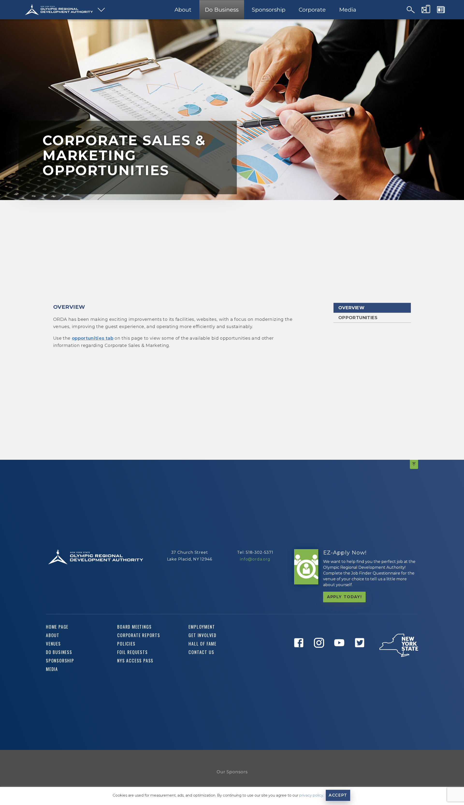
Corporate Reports (138, 635)
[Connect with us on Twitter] (361, 654)
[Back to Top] (414, 464)
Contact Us (201, 652)
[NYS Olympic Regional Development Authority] (59, 9)
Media (347, 9)
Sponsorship (268, 9)
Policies (126, 643)
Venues (53, 643)
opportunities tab (92, 338)
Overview (351, 307)
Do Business (222, 9)
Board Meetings (134, 626)
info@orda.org (255, 559)
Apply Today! (344, 597)
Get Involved (202, 635)
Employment (201, 626)
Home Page (57, 626)
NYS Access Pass (135, 660)
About (182, 9)
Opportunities (358, 317)
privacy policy (311, 795)
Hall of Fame (202, 643)
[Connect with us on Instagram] (320, 654)
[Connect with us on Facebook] (300, 654)
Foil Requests (132, 652)
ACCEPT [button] (338, 795)
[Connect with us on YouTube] (341, 654)
